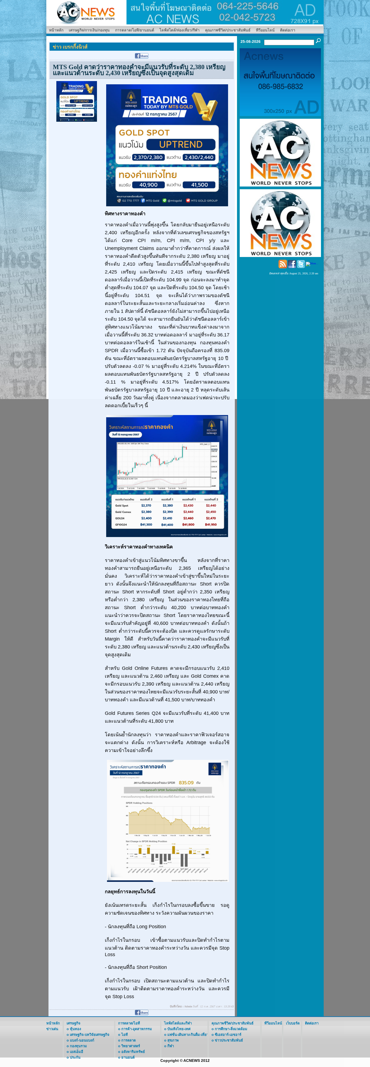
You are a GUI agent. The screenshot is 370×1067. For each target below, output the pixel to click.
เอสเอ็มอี (76, 1052)
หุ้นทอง (75, 1029)
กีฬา (170, 1046)
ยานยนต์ (128, 1057)
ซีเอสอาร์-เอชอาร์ (228, 1035)
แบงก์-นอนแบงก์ (82, 1040)
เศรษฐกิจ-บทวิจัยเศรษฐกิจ (89, 1035)
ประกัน (75, 1057)
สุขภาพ (173, 1040)
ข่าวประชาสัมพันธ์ (229, 1040)
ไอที (124, 1035)
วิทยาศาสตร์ (130, 1046)
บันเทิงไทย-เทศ (178, 1029)
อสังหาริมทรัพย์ (133, 1052)
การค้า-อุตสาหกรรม (136, 1029)
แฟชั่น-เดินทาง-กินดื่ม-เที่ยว (188, 1035)
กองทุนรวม (78, 1046)
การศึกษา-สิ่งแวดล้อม (231, 1029)
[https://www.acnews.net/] (225, 11)
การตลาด (128, 1040)
